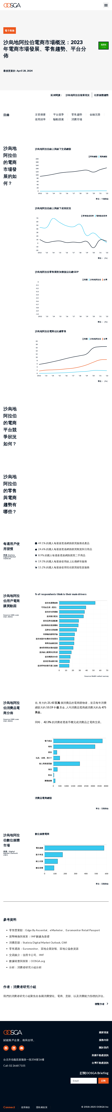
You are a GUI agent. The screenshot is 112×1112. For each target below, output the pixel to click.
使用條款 (25, 1107)
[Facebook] (6, 1048)
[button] (106, 5)
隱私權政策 (42, 1107)
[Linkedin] (13, 1048)
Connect (9, 1107)
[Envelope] (21, 1048)
